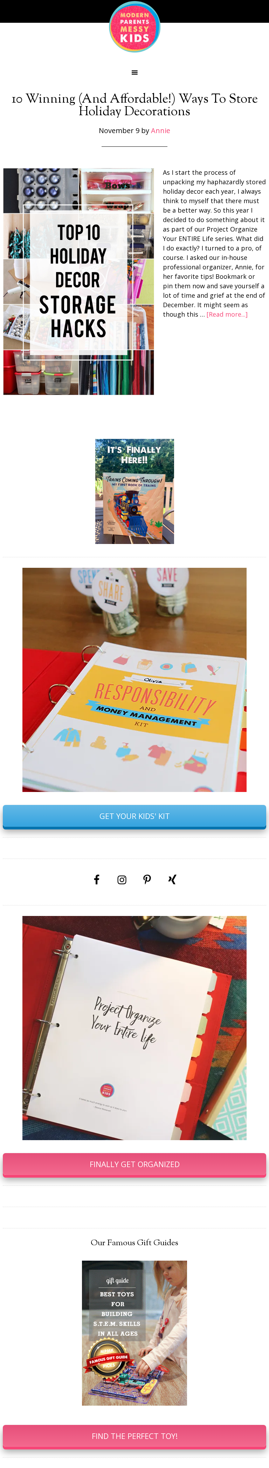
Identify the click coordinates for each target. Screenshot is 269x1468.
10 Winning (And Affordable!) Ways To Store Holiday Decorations (135, 105)
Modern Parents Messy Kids (134, 26)
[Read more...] (227, 314)
